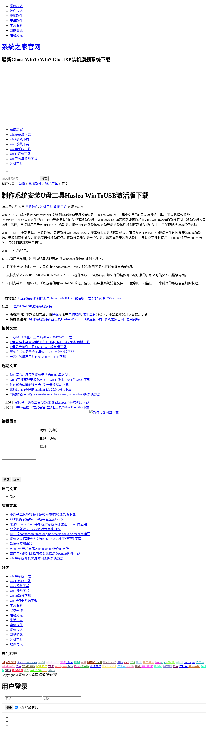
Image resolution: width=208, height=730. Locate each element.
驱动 (63, 662)
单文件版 (148, 662)
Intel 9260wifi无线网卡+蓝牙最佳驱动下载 (39, 384)
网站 (77, 662)
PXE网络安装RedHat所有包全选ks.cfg (36, 519)
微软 (175, 666)
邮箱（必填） (50, 438)
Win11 (179, 662)
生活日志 (16, 620)
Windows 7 (109, 662)
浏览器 (200, 662)
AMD (51, 670)
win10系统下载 (20, 149)
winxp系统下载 (20, 134)
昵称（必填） (50, 430)
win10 (41, 662)
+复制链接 (132, 319)
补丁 (139, 662)
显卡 (77, 666)
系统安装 (45, 306)
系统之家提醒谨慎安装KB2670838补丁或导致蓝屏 (45, 539)
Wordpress (61, 666)
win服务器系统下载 (23, 159)
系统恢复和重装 (21, 543)
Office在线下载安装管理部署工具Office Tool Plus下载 (52, 407)
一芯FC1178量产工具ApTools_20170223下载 (41, 337)
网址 (43, 447)
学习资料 (16, 25)
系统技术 (16, 6)
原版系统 (194, 666)
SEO (8, 670)
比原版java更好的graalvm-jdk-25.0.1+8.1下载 (41, 389)
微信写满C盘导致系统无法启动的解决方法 (40, 375)
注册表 (121, 666)
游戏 (70, 666)
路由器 (91, 662)
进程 (18, 666)
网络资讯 (16, 30)
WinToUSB (24, 306)
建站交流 (16, 35)
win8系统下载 (19, 144)
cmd (126, 662)
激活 (35, 306)
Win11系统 (28, 666)
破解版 (170, 662)
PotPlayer (189, 662)
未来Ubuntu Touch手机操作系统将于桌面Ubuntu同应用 (48, 524)
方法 (51, 666)
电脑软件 (16, 15)
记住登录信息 (28, 707)
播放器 (167, 666)
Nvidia (130, 666)
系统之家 (16, 129)
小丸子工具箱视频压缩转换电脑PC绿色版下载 (43, 514)
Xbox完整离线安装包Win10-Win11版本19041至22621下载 (50, 379)
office (120, 662)
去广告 (183, 666)
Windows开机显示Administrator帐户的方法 (39, 548)
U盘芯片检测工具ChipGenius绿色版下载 (38, 347)
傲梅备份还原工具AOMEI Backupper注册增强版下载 (52, 402)
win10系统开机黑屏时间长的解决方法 (36, 558)
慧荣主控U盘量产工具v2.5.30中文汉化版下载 (42, 352)
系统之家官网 (21, 47)
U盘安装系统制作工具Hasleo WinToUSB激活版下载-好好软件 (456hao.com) (71, 298)
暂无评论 (60, 207)
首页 (22, 184)
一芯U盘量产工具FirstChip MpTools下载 (38, 356)
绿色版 (84, 666)
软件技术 (16, 11)
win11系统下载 (20, 154)
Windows (31, 662)
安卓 (99, 662)
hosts (158, 662)
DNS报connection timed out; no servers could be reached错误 (50, 534)
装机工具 (16, 163)
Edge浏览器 (9, 662)
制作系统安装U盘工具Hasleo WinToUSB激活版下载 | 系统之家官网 (76, 319)
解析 (26, 670)
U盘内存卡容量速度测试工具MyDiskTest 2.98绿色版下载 (50, 342)
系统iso (158, 666)
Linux (69, 662)
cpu (163, 662)
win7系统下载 (19, 139)
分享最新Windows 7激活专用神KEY (35, 529)
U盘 (14, 306)
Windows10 (52, 662)
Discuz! (21, 662)
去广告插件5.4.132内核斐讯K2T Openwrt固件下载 (45, 553)
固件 (83, 662)
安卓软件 (16, 20)
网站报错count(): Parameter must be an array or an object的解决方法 (55, 394)
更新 (138, 666)
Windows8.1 (109, 666)
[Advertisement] (104, 95)
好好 (55, 314)
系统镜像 (17, 670)
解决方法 (41, 666)
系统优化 (147, 666)
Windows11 (8, 666)
